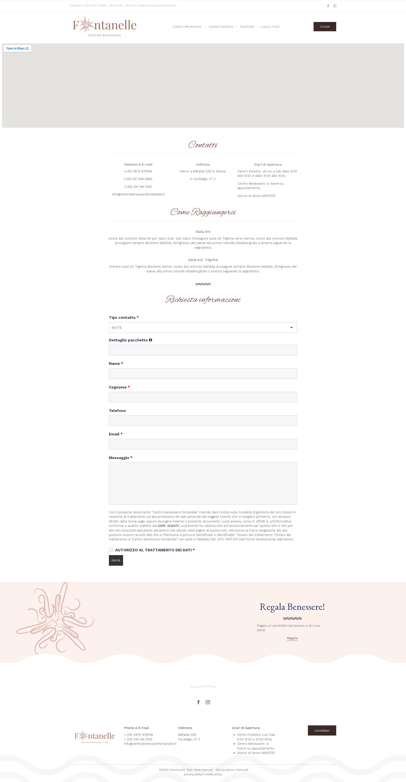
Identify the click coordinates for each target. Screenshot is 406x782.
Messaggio (120, 457)
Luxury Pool (270, 27)
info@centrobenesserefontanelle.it (156, 5)
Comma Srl (177, 769)
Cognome (119, 387)
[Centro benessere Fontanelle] (105, 26)
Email (116, 434)
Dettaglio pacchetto (130, 340)
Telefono (117, 410)
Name (116, 363)
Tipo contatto (124, 317)
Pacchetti (247, 27)
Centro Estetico (221, 27)
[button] (325, 26)
